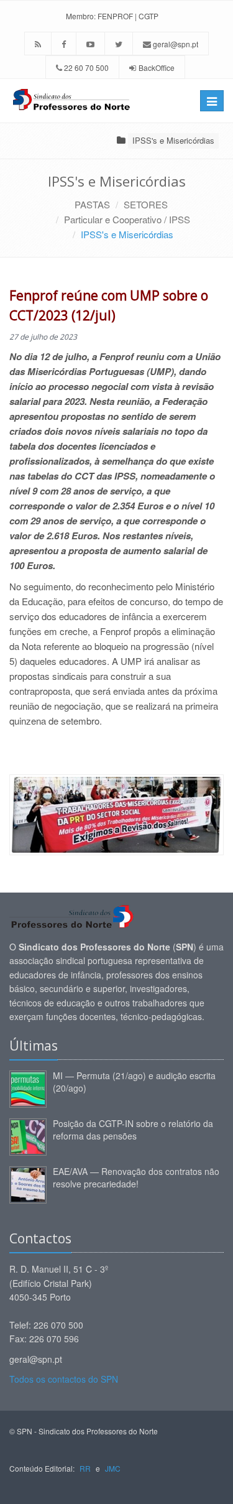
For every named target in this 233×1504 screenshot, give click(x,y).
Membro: (81, 16)
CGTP (148, 16)
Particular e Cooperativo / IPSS (127, 219)
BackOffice (157, 67)
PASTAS (92, 204)
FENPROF (115, 16)
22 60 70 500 (85, 67)
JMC (113, 1468)
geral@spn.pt (174, 44)
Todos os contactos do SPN (63, 1379)
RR (85, 1468)
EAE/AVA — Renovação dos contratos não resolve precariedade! (136, 1177)
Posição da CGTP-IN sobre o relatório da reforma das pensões (133, 1129)
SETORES (146, 204)
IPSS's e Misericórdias (173, 140)
